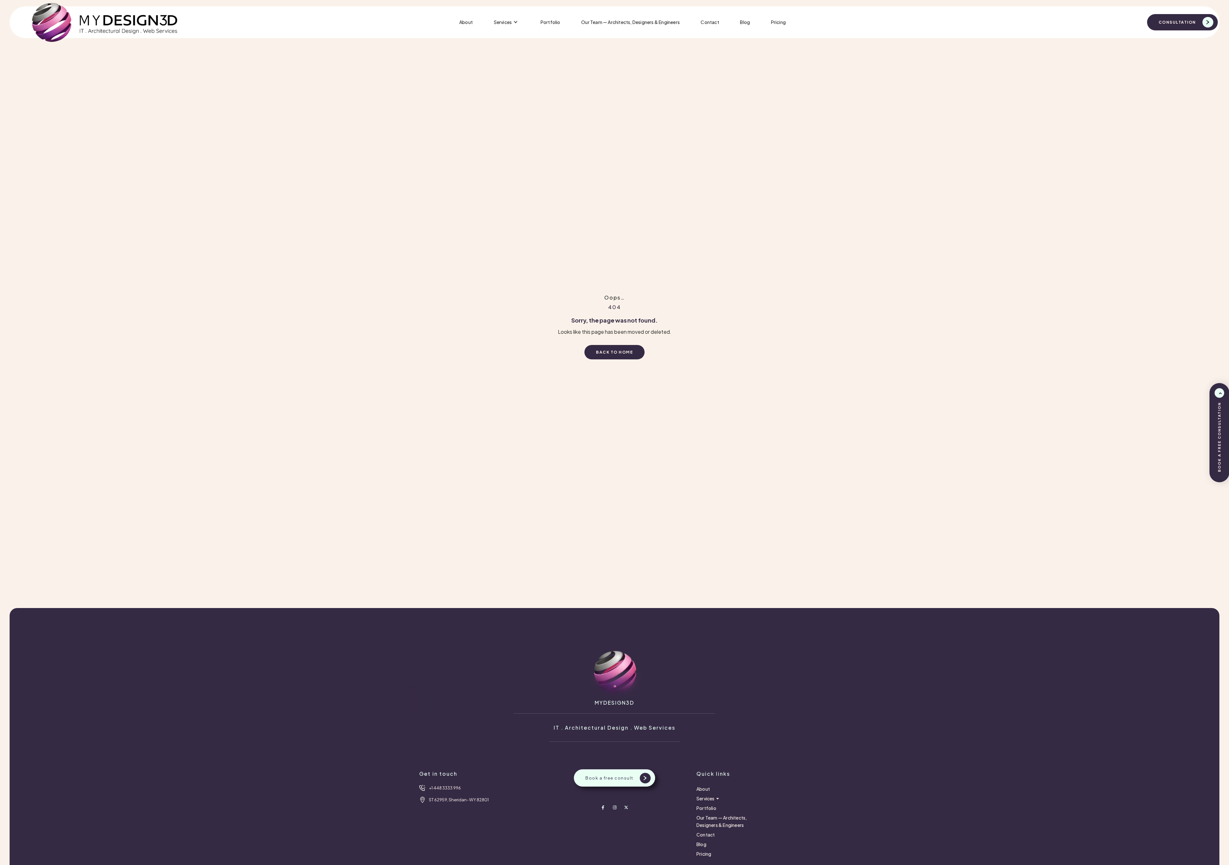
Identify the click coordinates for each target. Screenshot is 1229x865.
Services (503, 22)
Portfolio (550, 22)
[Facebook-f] (603, 808)
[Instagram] (615, 808)
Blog (745, 22)
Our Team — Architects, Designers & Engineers (630, 22)
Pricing (778, 22)
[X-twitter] (626, 808)
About (466, 22)
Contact (710, 22)
